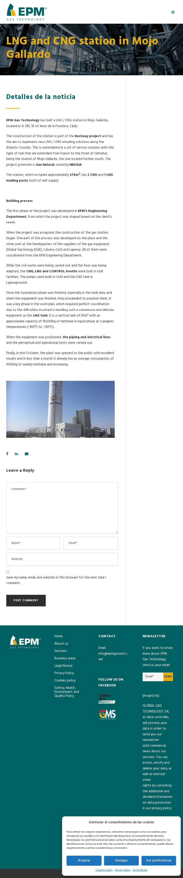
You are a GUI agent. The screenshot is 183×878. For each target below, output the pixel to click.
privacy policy (161, 808)
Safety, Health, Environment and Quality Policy (66, 692)
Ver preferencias (158, 860)
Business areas (65, 658)
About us (61, 643)
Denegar (121, 860)
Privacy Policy (123, 870)
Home (58, 636)
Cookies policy (104, 870)
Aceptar (84, 860)
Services (60, 651)
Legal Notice (140, 870)
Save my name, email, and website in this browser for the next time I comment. (56, 580)
